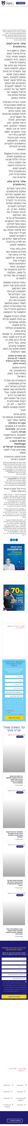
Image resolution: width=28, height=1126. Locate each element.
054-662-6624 (16, 1017)
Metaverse (10, 1040)
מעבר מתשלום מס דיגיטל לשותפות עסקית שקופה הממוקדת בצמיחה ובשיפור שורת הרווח (14, 931)
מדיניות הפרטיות (9, 710)
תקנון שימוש (11, 1028)
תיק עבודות (13, 1061)
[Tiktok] (5, 1078)
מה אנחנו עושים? (21, 1040)
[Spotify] (8, 1078)
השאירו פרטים (15, 514)
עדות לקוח (10, 1053)
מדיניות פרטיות (21, 1028)
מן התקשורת (22, 1046)
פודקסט (11, 1052)
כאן (25, 1025)
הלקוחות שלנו (22, 1039)
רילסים (11, 1037)
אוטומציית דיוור (9, 1042)
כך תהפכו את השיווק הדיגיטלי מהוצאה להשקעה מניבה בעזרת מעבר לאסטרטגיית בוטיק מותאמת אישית (14, 779)
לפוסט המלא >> (19, 785)
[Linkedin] (19, 1078)
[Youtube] (22, 1078)
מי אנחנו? (23, 1037)
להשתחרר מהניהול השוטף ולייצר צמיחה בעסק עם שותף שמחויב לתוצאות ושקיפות (14, 834)
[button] (27, 3)
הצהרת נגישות (20, 1064)
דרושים (11, 1055)
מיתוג (11, 1039)
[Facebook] (12, 1078)
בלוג (24, 1044)
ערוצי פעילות (22, 1043)
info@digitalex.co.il (15, 1020)
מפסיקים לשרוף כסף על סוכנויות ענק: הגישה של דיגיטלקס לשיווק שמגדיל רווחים (15, 883)
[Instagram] (15, 1078)
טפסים (22, 1061)
